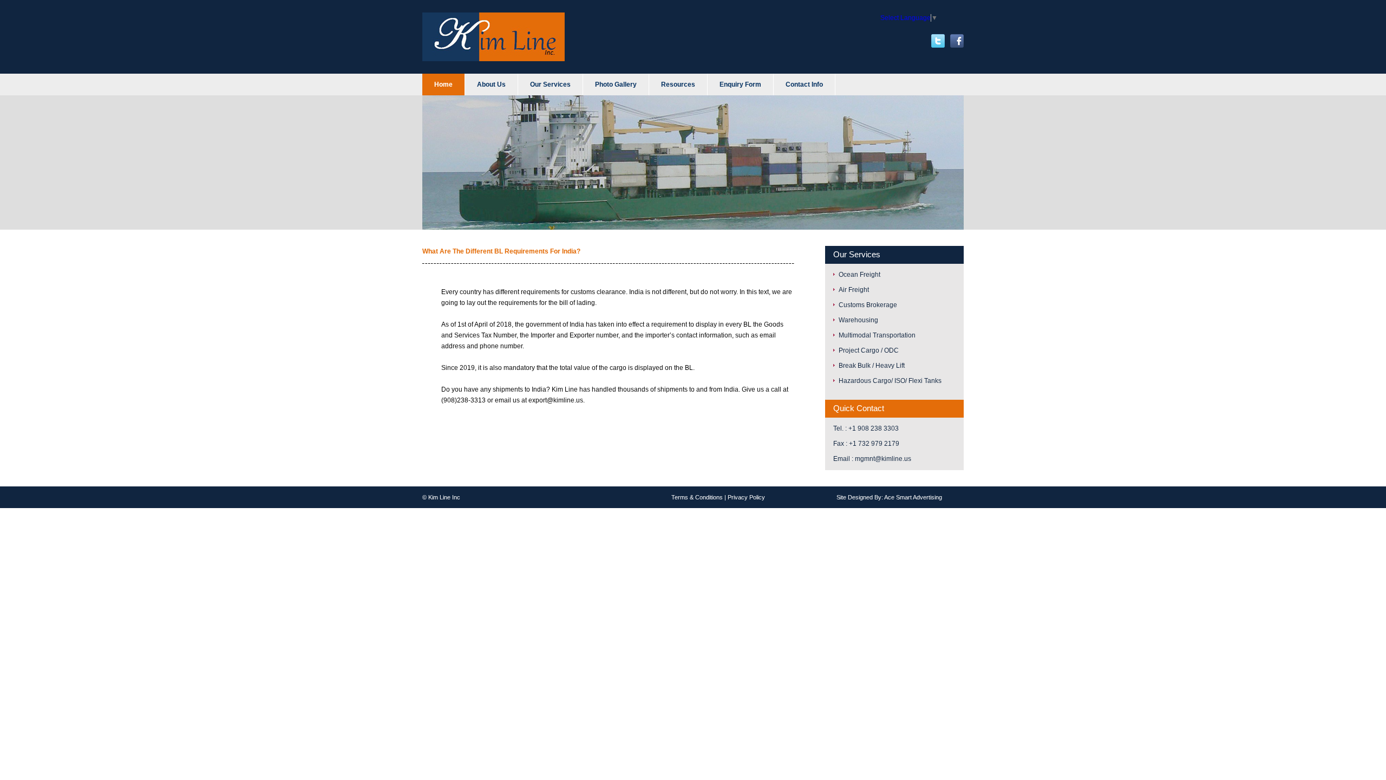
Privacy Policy (746, 497)
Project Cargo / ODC (869, 350)
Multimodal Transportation (877, 335)
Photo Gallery (616, 84)
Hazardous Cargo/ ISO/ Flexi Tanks (890, 381)
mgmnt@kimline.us (883, 459)
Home (443, 84)
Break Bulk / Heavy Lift (872, 365)
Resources (678, 84)
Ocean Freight (859, 274)
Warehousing (858, 320)
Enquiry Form (740, 84)
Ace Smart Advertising (913, 497)
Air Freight (854, 290)
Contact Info (804, 84)
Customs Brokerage (868, 305)
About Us (491, 84)
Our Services (550, 84)
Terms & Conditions (697, 497)
